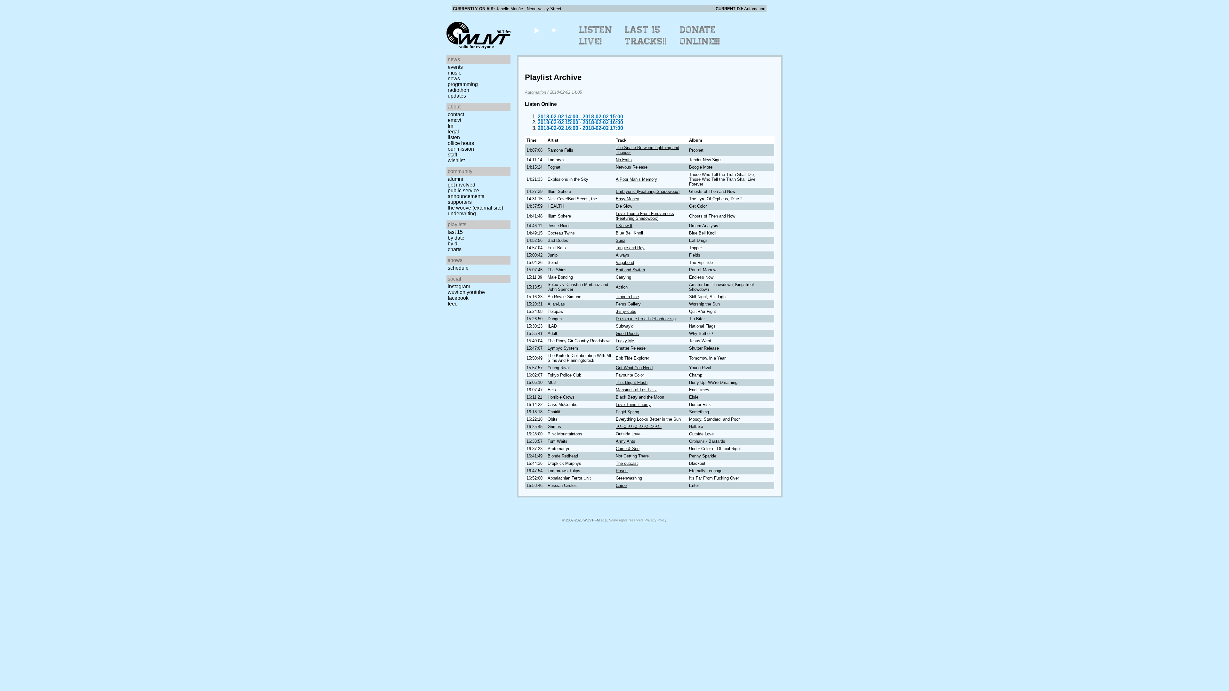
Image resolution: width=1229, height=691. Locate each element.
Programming (463, 84)
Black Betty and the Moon (640, 397)
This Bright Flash (631, 382)
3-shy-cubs (626, 311)
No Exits (624, 159)
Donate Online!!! (700, 35)
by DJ (453, 243)
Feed (453, 303)
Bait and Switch (630, 269)
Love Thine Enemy (633, 404)
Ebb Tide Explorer (632, 358)
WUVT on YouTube (466, 292)
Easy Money (627, 198)
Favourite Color (630, 375)
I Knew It (624, 225)
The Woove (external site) (475, 207)
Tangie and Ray (630, 247)
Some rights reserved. (626, 520)
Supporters (460, 202)
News (454, 78)
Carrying (623, 277)
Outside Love (628, 434)
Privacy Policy (656, 520)
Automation (535, 92)
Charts (455, 249)
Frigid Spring (627, 411)
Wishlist (456, 160)
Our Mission (461, 149)
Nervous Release (631, 167)
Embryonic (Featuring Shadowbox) (647, 191)
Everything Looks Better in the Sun (648, 419)
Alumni (455, 179)
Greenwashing (629, 478)
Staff (452, 154)
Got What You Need (634, 367)
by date (456, 238)
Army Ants (625, 441)
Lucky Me (625, 340)
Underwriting (462, 213)
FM (450, 126)
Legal (453, 131)
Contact (456, 114)
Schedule (458, 268)
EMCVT (454, 120)
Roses (622, 470)
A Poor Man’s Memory (636, 179)
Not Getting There (632, 456)
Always (622, 255)
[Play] (536, 30)
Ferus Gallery (628, 304)
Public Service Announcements (466, 193)
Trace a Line (627, 296)
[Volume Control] (555, 30)
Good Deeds (627, 333)
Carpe (621, 485)
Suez (620, 240)
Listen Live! (595, 35)
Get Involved (461, 184)
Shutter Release (631, 348)
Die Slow (624, 206)
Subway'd (624, 326)
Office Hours (461, 143)
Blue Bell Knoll (629, 233)
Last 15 (455, 232)
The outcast (627, 463)
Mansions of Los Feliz (636, 389)
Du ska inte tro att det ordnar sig (646, 318)
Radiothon (458, 90)
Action (622, 287)
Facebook (458, 298)
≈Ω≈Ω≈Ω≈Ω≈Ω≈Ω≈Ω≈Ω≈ (639, 426)
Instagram (459, 286)
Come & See (627, 448)
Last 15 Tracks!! (646, 35)
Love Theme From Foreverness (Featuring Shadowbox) (645, 216)
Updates (457, 96)
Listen (454, 137)
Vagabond (625, 262)
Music (454, 72)
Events (455, 67)
